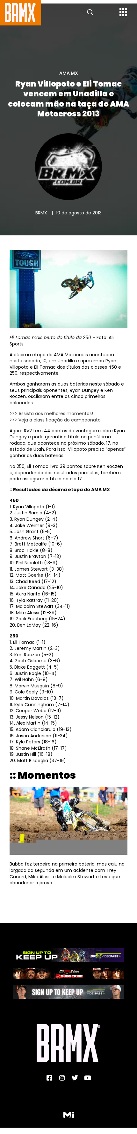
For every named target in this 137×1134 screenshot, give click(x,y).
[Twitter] (75, 1078)
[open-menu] (123, 13)
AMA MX (68, 73)
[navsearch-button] (90, 12)
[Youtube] (87, 1078)
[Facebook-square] (49, 1078)
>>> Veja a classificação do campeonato (55, 420)
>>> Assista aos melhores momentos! (51, 413)
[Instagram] (62, 1078)
